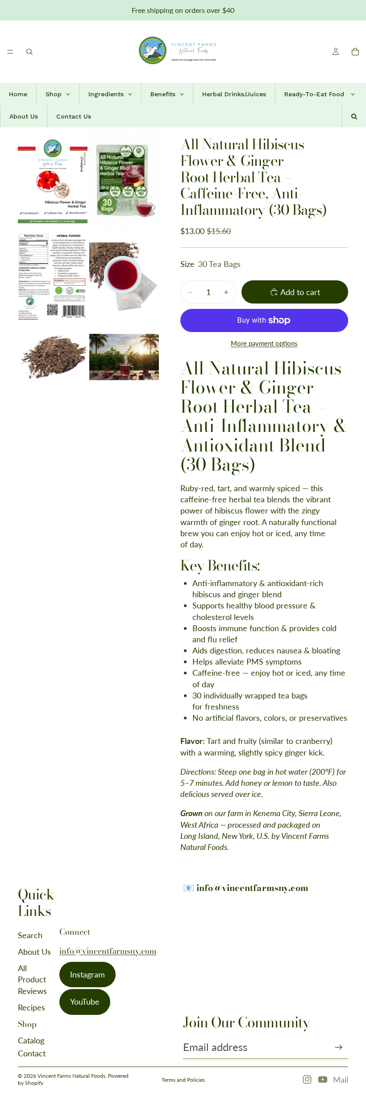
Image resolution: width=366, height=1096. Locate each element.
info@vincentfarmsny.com (107, 951)
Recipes (31, 1007)
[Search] (29, 52)
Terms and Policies (183, 1079)
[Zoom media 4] (124, 277)
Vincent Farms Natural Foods (71, 1075)
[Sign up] (338, 1047)
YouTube (85, 1001)
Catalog (31, 1040)
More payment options (264, 343)
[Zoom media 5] (52, 357)
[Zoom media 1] (52, 179)
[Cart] (355, 52)
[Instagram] (307, 1079)
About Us (34, 951)
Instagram (87, 974)
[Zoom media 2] (124, 179)
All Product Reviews (32, 979)
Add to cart (300, 292)
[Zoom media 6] (124, 357)
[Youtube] (322, 1079)
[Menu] (10, 51)
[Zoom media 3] (52, 277)
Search (30, 935)
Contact (32, 1053)
